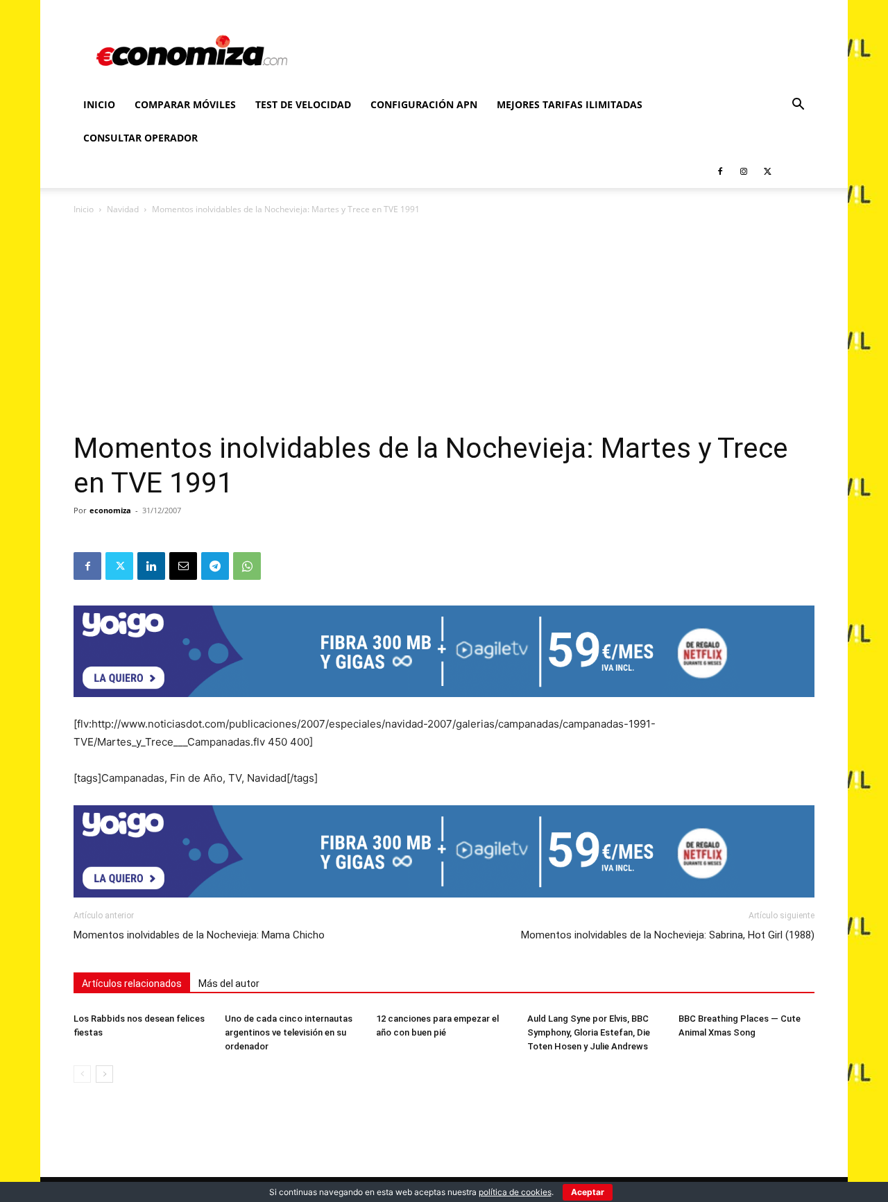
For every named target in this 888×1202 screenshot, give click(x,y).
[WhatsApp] (247, 566)
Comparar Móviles (185, 104)
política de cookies (515, 1192)
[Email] (183, 566)
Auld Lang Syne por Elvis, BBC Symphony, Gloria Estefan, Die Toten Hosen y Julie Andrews (588, 1032)
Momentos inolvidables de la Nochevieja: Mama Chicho (199, 935)
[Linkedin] (151, 566)
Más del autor (228, 983)
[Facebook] (720, 171)
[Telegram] (215, 566)
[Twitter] (767, 171)
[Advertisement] (444, 327)
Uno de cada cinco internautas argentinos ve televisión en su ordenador (288, 1032)
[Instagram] (743, 171)
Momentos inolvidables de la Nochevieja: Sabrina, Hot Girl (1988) (667, 935)
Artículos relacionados (132, 983)
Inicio (99, 104)
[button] (797, 105)
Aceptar (587, 1192)
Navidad (123, 209)
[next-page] (104, 1074)
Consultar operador (140, 137)
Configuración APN (423, 104)
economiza (110, 510)
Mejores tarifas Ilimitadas (569, 104)
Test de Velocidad (303, 104)
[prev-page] (82, 1074)
